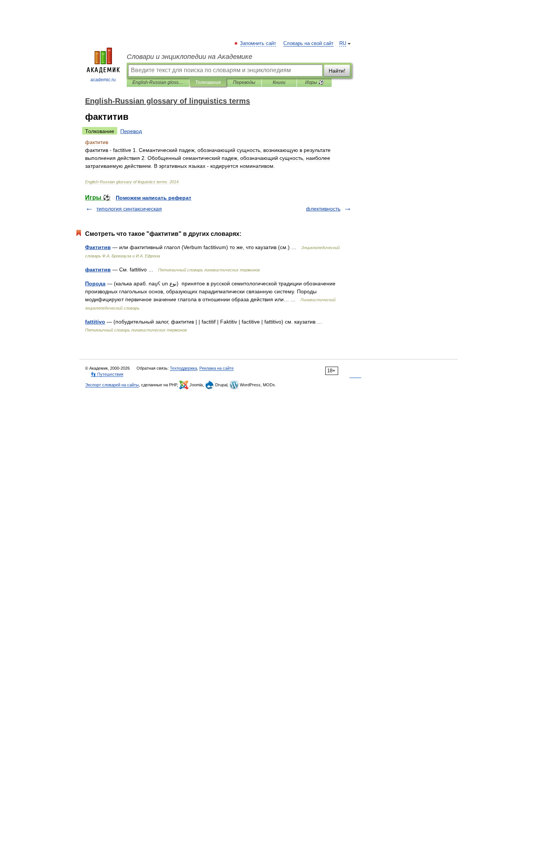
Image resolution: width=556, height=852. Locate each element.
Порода (95, 283)
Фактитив (98, 247)
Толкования (208, 82)
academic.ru (103, 79)
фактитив (98, 269)
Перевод (131, 131)
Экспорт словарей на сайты (112, 385)
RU (342, 43)
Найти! (337, 71)
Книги (279, 82)
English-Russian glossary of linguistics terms (157, 82)
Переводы (244, 82)
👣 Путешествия (107, 374)
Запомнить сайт (258, 43)
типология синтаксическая (129, 209)
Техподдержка (183, 368)
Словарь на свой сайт (308, 43)
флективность (323, 209)
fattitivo (95, 322)
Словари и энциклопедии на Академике (189, 56)
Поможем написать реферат (153, 198)
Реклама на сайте (216, 368)
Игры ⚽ (314, 82)
